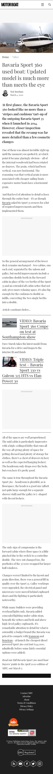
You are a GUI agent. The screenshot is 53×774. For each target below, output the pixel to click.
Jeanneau (34, 636)
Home (5, 57)
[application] (26, 38)
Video (15, 57)
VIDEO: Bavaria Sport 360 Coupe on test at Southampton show (25, 328)
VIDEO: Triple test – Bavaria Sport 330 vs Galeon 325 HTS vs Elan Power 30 (23, 370)
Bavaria (6, 202)
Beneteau (7, 640)
